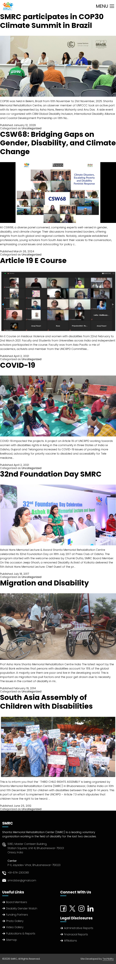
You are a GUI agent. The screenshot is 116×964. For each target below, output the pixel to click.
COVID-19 (17, 365)
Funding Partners (17, 914)
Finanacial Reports (76, 934)
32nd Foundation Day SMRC (51, 474)
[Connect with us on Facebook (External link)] (63, 908)
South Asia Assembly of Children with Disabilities (46, 701)
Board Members (16, 902)
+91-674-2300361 (18, 872)
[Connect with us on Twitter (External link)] (72, 908)
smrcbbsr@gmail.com (22, 880)
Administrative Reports (78, 928)
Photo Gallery (14, 921)
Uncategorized (31, 128)
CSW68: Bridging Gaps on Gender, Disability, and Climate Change (58, 143)
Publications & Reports (20, 933)
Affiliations (70, 940)
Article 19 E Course (33, 260)
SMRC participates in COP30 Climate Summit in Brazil (52, 21)
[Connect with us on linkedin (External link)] (90, 908)
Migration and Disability (44, 583)
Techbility (108, 959)
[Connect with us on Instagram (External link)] (81, 908)
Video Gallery (14, 927)
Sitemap (11, 940)
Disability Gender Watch (21, 908)
